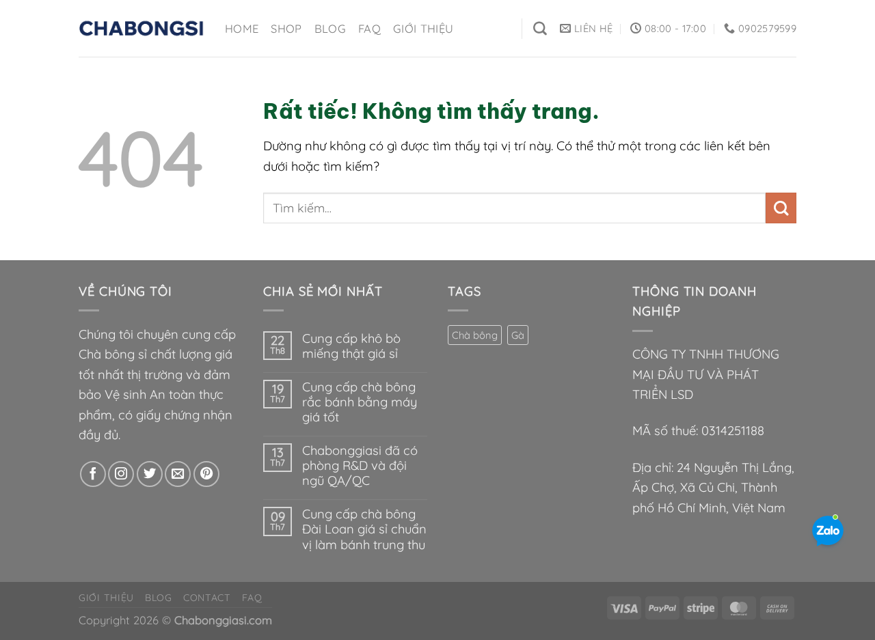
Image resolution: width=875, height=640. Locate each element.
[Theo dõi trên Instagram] (121, 474)
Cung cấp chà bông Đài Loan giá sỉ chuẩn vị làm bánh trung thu (364, 529)
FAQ (369, 28)
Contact (207, 598)
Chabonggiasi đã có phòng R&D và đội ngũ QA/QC (360, 465)
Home (241, 28)
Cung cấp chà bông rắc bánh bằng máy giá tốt (359, 402)
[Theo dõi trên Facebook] (93, 474)
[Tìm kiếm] (540, 29)
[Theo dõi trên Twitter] (150, 474)
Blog (330, 28)
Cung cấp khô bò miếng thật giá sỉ (351, 346)
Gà (517, 335)
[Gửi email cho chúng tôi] (178, 474)
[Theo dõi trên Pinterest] (206, 474)
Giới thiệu (423, 28)
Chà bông (475, 335)
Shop (286, 28)
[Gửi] (781, 208)
